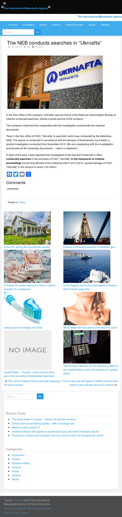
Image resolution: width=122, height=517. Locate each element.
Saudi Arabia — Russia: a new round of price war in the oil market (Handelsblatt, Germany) (29, 374)
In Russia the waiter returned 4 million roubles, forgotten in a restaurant (30, 287)
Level (16, 500)
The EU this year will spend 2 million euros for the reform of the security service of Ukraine (90, 383)
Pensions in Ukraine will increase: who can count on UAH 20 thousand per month (57, 435)
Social (92, 24)
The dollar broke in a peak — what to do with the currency (44, 419)
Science (56, 24)
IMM (28, 47)
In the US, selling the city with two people (27, 247)
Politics (12, 24)
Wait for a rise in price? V (26, 427)
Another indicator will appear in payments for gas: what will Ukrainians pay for (55, 431)
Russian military (74, 24)
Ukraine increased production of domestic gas (89, 247)
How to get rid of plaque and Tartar (23, 327)
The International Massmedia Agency (25, 8)
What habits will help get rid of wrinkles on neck (90, 327)
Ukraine (105, 24)
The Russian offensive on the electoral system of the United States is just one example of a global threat (90, 369)
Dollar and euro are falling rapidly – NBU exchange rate (43, 423)
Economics (28, 24)
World (43, 24)
